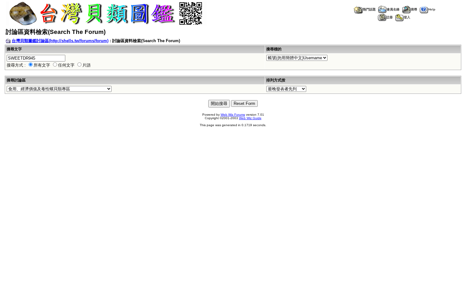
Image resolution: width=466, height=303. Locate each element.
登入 (407, 17)
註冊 (389, 17)
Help (431, 9)
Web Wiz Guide (250, 118)
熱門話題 (369, 9)
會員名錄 (393, 9)
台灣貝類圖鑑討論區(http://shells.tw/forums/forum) (60, 40)
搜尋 (414, 9)
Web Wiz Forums (233, 114)
